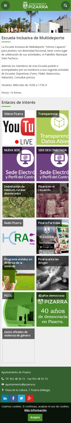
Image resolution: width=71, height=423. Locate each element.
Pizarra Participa (49, 223)
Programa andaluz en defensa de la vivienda (18, 262)
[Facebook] (13, 401)
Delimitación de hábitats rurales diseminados (14, 190)
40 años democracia (51, 296)
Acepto (35, 417)
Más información (35, 410)
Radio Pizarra (12, 223)
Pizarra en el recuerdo (46, 188)
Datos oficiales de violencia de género (17, 333)
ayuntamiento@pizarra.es (20, 384)
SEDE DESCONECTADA (52, 150)
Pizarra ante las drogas (48, 261)
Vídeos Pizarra (13, 114)
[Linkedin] (5, 401)
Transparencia (48, 114)
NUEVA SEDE (12, 150)
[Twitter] (21, 401)
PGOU (8, 296)
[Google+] (29, 401)
